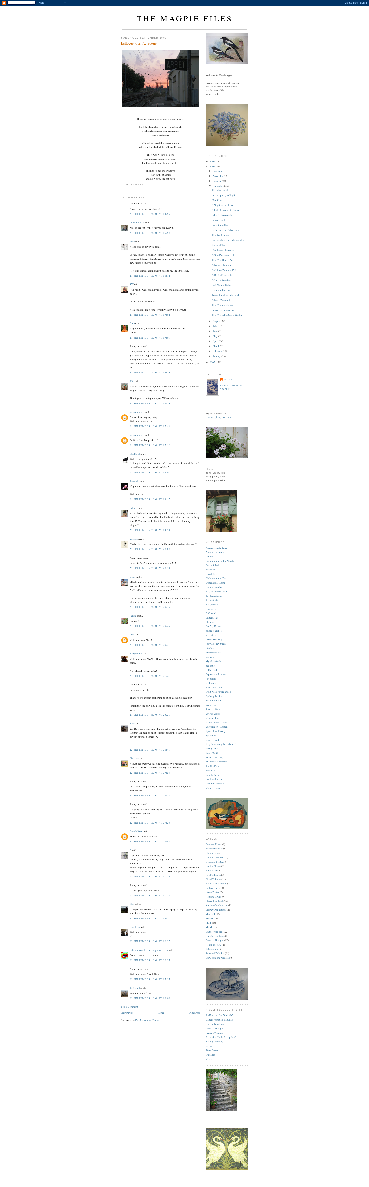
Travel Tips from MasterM (225, 295)
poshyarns (211, 683)
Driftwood (211, 613)
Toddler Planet (213, 766)
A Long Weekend (221, 299)
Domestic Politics (215, 861)
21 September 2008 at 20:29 (150, 626)
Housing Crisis (213, 896)
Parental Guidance (215, 936)
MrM (208, 922)
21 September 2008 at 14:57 (150, 214)
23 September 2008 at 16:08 (150, 998)
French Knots (137, 831)
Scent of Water (213, 709)
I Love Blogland (214, 901)
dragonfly (135, 481)
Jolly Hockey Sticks (216, 643)
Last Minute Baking (222, 285)
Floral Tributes (213, 879)
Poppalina (211, 678)
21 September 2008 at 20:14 (150, 568)
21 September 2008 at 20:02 (150, 549)
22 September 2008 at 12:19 (150, 918)
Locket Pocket (137, 222)
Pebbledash (212, 670)
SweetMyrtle (212, 753)
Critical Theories (214, 857)
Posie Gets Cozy (214, 687)
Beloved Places (214, 844)
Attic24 (210, 556)
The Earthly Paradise (216, 761)
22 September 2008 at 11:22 (150, 876)
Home (161, 1012)
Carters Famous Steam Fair (219, 1019)
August (217, 321)
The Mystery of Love (223, 190)
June (215, 331)
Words (209, 1059)
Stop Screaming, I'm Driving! (221, 744)
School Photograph (222, 215)
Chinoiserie (212, 853)
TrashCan (210, 770)
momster (210, 656)
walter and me (137, 412)
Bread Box (211, 574)
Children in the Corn (216, 578)
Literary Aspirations (216, 909)
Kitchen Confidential (217, 905)
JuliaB (133, 508)
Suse (132, 723)
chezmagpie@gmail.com (218, 417)
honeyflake (211, 635)
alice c (228, 380)
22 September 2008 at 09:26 (150, 822)
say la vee (211, 705)
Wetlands (210, 1054)
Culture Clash (219, 245)
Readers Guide (213, 700)
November (218, 176)
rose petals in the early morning (228, 240)
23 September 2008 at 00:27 (150, 960)
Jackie (133, 615)
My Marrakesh (213, 661)
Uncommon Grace (215, 783)
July (215, 326)
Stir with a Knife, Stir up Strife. (221, 1037)
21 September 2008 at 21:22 (150, 675)
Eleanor (134, 758)
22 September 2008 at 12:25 (150, 941)
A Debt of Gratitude (222, 275)
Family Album (213, 866)
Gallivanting (212, 888)
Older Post (194, 1012)
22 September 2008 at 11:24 (150, 895)
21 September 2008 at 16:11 (150, 275)
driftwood (135, 988)
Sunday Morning (214, 1041)
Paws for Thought (215, 940)
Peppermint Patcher (216, 674)
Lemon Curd (218, 220)
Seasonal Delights (215, 953)
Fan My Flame (213, 626)
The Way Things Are (222, 260)
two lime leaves (214, 779)
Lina (132, 634)
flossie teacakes (214, 630)
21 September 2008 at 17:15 (150, 372)
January (217, 356)
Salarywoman (213, 949)
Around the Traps (215, 552)
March (216, 346)
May (215, 336)
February (218, 351)
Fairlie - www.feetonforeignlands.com (149, 950)
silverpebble (212, 718)
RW (132, 284)
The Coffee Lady (214, 757)
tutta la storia (212, 774)
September (218, 186)
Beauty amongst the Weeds (220, 561)
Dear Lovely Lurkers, (223, 250)
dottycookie (136, 653)
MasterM (210, 914)
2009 (213, 161)
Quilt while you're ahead (218, 691)
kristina (134, 538)
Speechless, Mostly (216, 731)
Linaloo (210, 648)
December (218, 171)
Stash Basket (212, 740)
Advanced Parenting (222, 265)
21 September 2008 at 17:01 (150, 314)
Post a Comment (129, 1006)
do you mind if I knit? (217, 591)
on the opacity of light (223, 195)
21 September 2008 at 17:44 (150, 426)
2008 (213, 166)
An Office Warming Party (225, 270)
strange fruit (212, 748)
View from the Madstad (218, 957)
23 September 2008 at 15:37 (150, 979)
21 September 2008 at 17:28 (150, 403)
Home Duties (212, 892)
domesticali (212, 600)
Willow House (213, 788)
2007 (213, 362)
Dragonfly (211, 608)
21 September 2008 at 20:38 (150, 645)
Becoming (211, 569)
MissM (209, 918)
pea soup (210, 665)
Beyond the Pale (214, 848)
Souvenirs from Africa (223, 309)
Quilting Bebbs (214, 696)
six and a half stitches (217, 722)
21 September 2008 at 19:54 (150, 530)
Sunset (209, 1045)
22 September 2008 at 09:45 (150, 841)
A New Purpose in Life (223, 255)
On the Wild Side (215, 931)
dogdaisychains (214, 595)
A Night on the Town (223, 205)
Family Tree (212, 870)
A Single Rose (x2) (221, 280)
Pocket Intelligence (222, 225)
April (216, 341)
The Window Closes (222, 304)
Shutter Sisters (213, 713)
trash (132, 241)
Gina (132, 323)
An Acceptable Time (216, 547)
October (217, 181)
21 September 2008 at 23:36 (150, 714)
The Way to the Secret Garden (227, 314)
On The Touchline (215, 1024)
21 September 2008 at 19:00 (150, 472)
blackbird (135, 454)
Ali (131, 381)
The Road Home (220, 235)
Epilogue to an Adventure (139, 43)
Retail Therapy (213, 944)
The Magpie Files (185, 18)
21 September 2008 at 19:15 (150, 499)
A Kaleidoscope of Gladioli (226, 210)
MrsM (209, 927)
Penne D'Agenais (214, 1032)
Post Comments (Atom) (147, 1020)
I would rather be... (221, 290)
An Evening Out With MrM (220, 1015)
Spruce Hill (211, 735)
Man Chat (217, 200)
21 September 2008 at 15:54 (150, 233)
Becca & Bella (213, 565)
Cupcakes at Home (215, 582)
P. (130, 850)
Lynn (132, 576)
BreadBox (135, 927)
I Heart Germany (214, 639)
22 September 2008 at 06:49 (150, 749)
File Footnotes (213, 874)
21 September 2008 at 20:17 (150, 607)
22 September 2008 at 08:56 (150, 795)
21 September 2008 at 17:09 (150, 337)
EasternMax (212, 617)
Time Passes (212, 1050)
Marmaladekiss (213, 652)
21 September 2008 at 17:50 (150, 445)
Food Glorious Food (216, 883)
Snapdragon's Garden (217, 726)
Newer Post (127, 1012)
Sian (132, 904)
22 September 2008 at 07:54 (150, 772)
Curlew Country (214, 587)
